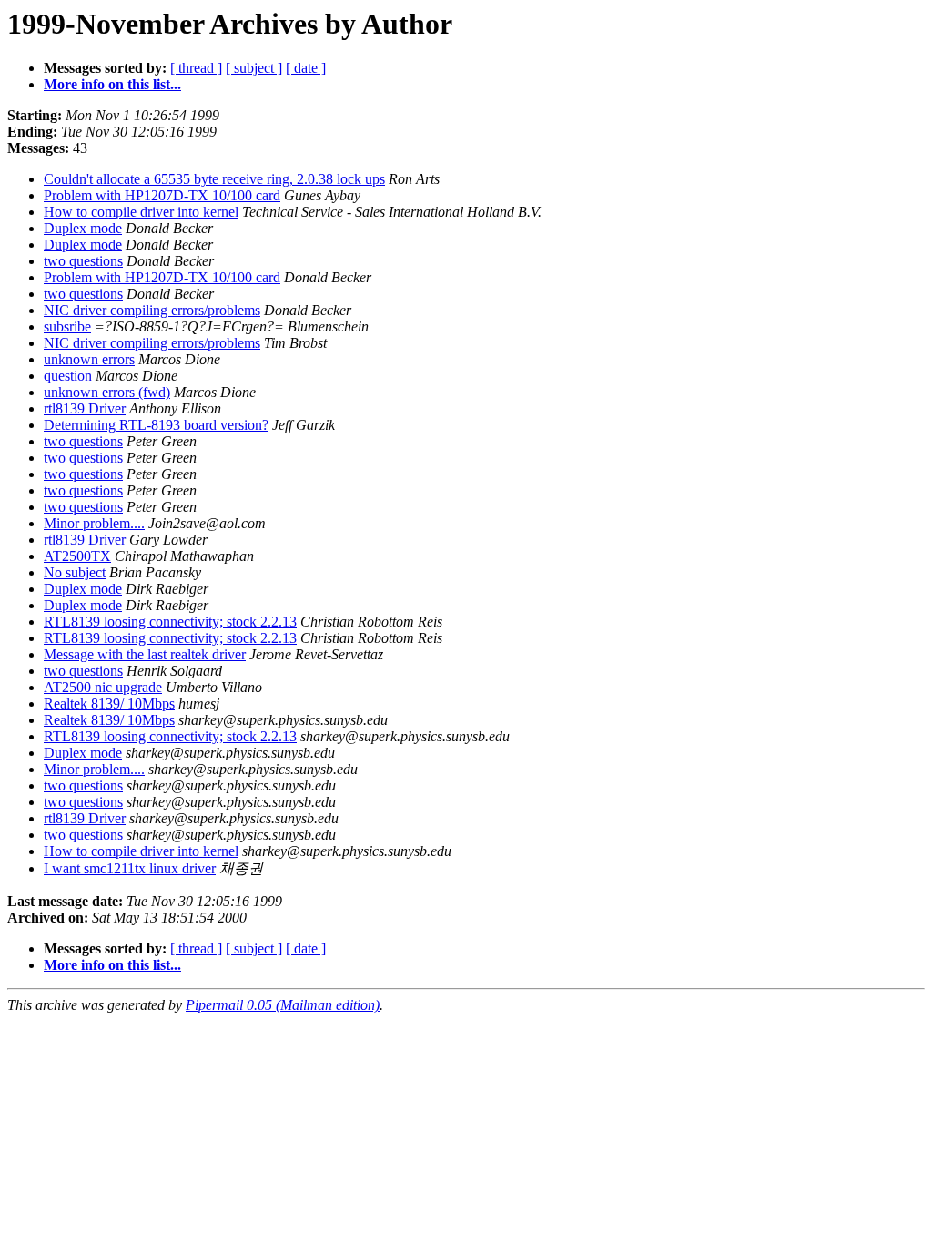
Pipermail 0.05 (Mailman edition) (283, 1005)
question (68, 375)
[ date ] (306, 68)
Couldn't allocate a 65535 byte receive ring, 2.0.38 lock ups (214, 179)
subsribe (67, 326)
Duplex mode (83, 228)
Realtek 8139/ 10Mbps (109, 703)
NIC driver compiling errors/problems (152, 310)
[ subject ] (254, 68)
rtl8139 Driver (85, 408)
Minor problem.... (94, 523)
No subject (75, 572)
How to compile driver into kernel (141, 211)
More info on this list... (112, 84)
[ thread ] (196, 68)
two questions (83, 261)
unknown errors (89, 359)
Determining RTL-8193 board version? (156, 425)
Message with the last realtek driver (145, 654)
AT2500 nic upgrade (103, 687)
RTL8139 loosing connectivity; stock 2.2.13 (170, 621)
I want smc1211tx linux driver (130, 868)
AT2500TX (77, 556)
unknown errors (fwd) (107, 392)
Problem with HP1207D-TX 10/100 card (162, 195)
